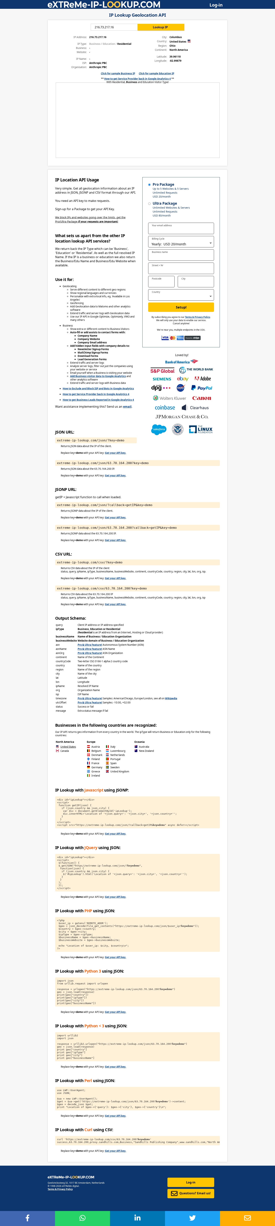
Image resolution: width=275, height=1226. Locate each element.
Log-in (216, 5)
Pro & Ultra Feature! (90, 644)
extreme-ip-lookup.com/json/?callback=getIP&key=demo (104, 505)
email (127, 406)
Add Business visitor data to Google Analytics (98, 376)
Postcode (156, 278)
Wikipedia (171, 698)
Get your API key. (115, 453)
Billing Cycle (158, 238)
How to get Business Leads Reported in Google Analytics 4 (98, 399)
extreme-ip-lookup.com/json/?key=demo (90, 440)
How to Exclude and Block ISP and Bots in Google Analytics (98, 388)
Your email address (162, 225)
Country (156, 292)
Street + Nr (157, 265)
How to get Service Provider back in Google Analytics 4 (137, 78)
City (183, 278)
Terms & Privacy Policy (197, 317)
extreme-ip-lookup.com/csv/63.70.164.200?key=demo (102, 588)
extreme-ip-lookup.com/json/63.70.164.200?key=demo (103, 463)
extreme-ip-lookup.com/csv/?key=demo (90, 562)
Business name (160, 252)
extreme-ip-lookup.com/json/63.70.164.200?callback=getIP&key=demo (117, 527)
